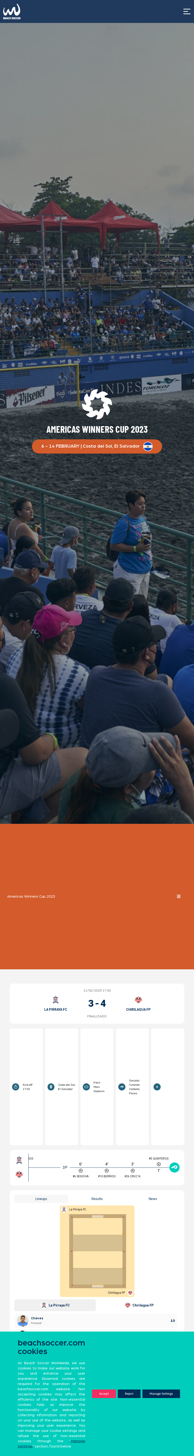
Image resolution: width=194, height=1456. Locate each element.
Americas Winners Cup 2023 (31, 896)
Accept (104, 1394)
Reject (129, 1394)
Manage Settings (161, 1394)
